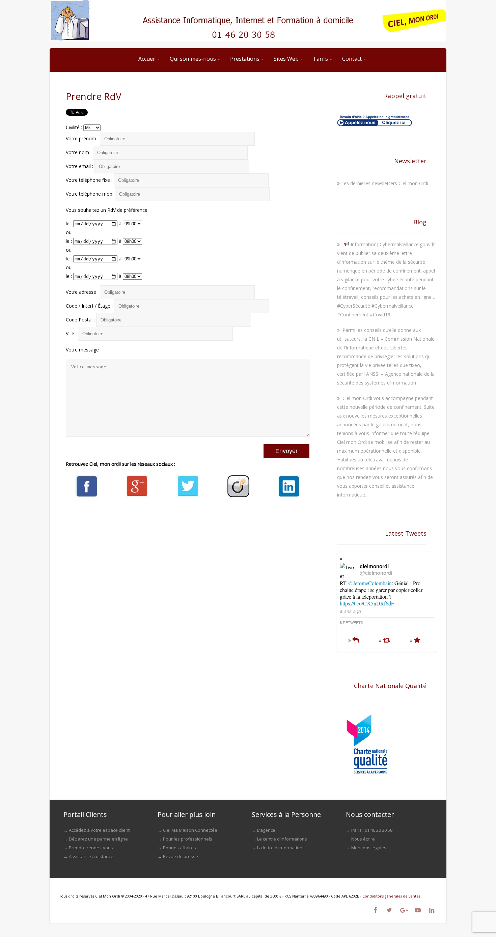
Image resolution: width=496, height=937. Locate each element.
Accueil (147, 58)
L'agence (266, 830)
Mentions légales (368, 848)
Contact (352, 58)
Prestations (244, 58)
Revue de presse (180, 856)
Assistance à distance (91, 856)
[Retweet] (386, 640)
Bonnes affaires (179, 848)
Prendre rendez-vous (91, 848)
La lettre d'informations (281, 848)
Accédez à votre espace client (99, 830)
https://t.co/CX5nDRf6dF (367, 603)
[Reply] (355, 640)
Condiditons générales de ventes (391, 896)
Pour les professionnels (187, 839)
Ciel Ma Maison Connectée (190, 830)
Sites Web (286, 58)
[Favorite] (417, 640)
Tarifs (320, 58)
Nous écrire (363, 839)
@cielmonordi (376, 572)
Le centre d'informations (282, 839)
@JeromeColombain (370, 583)
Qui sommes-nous (193, 58)
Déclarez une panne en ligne (98, 839)
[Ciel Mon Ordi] (248, 20)
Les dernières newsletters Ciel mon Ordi (384, 183)
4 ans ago (350, 611)
